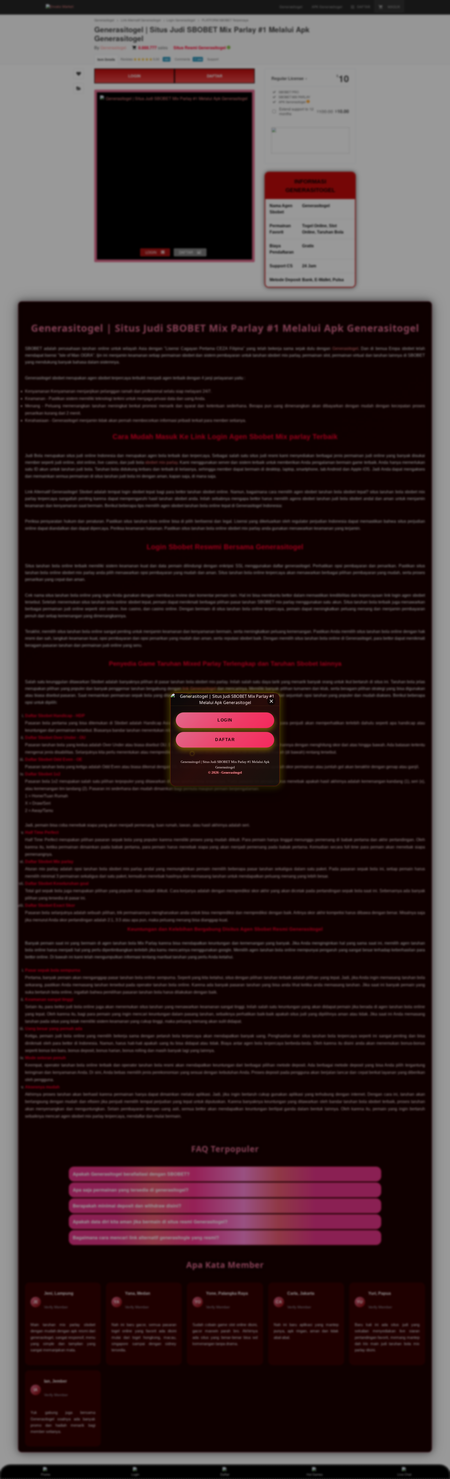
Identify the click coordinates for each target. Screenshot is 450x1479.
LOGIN (225, 720)
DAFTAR (225, 739)
